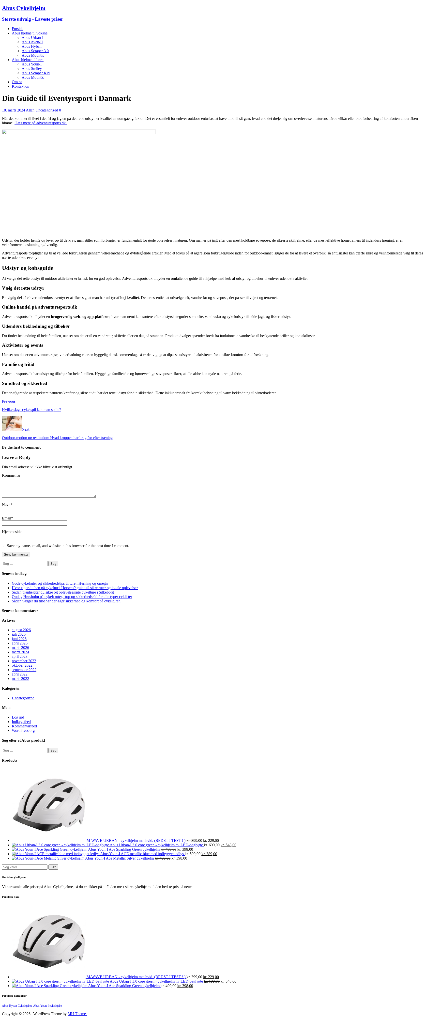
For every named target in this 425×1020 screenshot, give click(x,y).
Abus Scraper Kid (36, 73)
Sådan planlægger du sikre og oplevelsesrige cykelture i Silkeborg (63, 592)
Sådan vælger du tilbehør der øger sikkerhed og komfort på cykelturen (66, 601)
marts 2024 (20, 652)
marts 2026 (20, 647)
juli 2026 (19, 634)
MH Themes (77, 1014)
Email (6, 518)
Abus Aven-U (32, 42)
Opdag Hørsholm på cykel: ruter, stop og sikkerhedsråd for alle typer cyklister (72, 597)
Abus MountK (33, 55)
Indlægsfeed (21, 722)
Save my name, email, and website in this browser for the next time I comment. (68, 546)
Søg (53, 867)
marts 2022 (20, 678)
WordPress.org (23, 730)
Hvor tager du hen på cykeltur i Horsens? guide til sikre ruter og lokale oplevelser (75, 588)
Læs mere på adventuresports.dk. (41, 123)
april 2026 (20, 643)
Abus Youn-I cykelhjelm (47, 1005)
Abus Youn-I (32, 64)
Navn (6, 504)
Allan (30, 110)
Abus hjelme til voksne (29, 33)
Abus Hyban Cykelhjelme (17, 1005)
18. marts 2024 (13, 110)
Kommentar (11, 475)
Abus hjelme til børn (28, 60)
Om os (17, 82)
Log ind (18, 717)
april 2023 (20, 656)
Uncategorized (46, 110)
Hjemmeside (11, 532)
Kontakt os (20, 86)
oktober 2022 (22, 665)
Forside (17, 29)
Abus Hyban (32, 46)
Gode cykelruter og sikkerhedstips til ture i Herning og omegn (60, 583)
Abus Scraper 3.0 (35, 51)
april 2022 (20, 674)
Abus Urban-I (32, 37)
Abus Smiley (32, 68)
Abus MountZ (33, 77)
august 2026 (21, 630)
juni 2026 (19, 639)
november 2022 (24, 661)
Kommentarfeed (24, 726)
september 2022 (24, 670)
